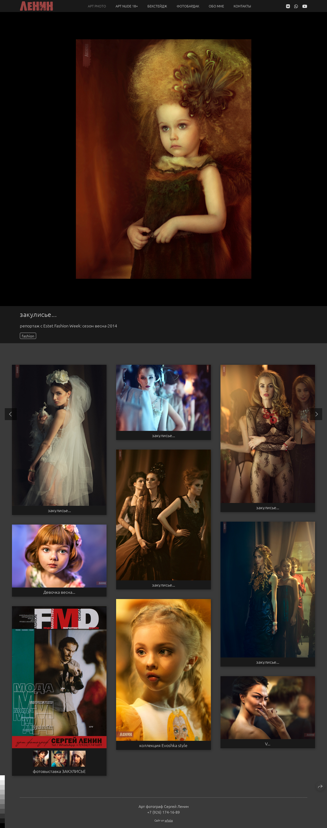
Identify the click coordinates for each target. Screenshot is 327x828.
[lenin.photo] (36, 6)
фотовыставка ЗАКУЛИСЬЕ (59, 771)
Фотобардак (188, 6)
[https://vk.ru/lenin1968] (288, 6)
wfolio (169, 820)
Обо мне (216, 6)
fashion (28, 335)
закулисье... (59, 510)
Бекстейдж (157, 6)
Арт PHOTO (97, 6)
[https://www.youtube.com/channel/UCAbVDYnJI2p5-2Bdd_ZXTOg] (304, 6)
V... (267, 744)
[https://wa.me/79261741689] (296, 6)
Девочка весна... (59, 592)
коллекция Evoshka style (163, 745)
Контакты (242, 6)
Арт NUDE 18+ (127, 6)
